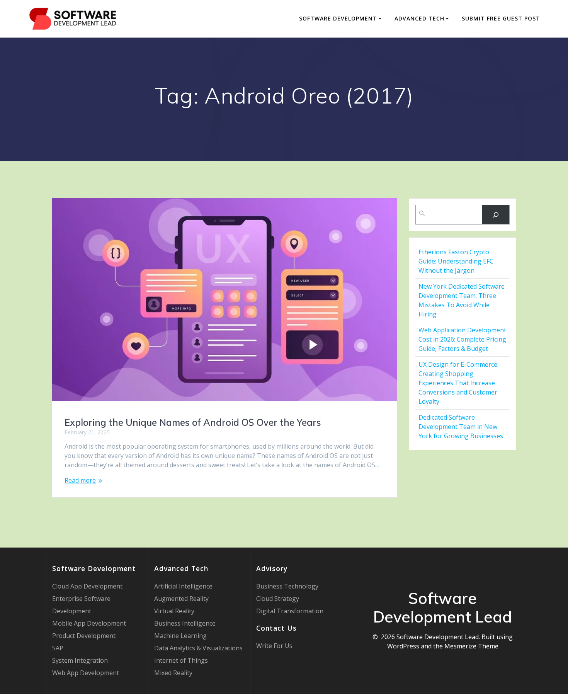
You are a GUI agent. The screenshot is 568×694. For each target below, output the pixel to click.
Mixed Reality (173, 672)
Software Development (338, 18)
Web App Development (85, 672)
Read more (80, 480)
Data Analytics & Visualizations (198, 648)
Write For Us (274, 645)
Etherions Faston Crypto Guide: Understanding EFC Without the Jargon (455, 261)
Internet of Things (181, 660)
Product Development (84, 635)
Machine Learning (180, 635)
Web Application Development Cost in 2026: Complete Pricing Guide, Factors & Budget (462, 339)
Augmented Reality (181, 598)
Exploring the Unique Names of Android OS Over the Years (193, 422)
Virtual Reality (174, 611)
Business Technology (287, 586)
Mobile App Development (89, 623)
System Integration (80, 660)
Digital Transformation (289, 611)
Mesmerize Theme (471, 646)
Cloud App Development (87, 586)
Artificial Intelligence (183, 586)
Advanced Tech (419, 18)
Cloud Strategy (277, 598)
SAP (57, 648)
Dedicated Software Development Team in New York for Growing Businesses (460, 426)
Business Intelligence (185, 623)
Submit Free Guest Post (501, 18)
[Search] (495, 214)
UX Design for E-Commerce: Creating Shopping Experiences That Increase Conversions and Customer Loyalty (458, 383)
